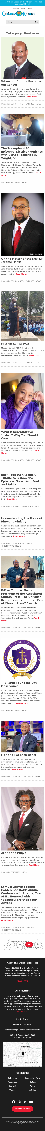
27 (11, 944)
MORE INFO (22, 1012)
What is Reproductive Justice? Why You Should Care (19, 435)
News (38, 104)
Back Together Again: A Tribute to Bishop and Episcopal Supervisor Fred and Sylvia (20, 479)
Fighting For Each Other (18, 755)
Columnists (17, 104)
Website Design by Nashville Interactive (23, 1123)
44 (18, 947)
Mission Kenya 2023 (15, 343)
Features (29, 104)
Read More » (32, 97)
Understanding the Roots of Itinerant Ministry (21, 520)
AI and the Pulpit (13, 853)
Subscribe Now (22, 1109)
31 (7, 947)
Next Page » (34, 947)
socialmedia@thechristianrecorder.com (22, 1030)
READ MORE (22, 981)
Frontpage (27, 506)
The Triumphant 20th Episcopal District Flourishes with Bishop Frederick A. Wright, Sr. (22, 153)
